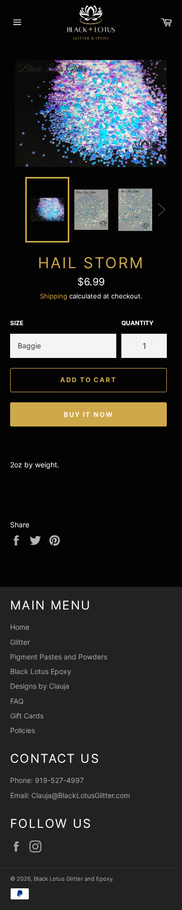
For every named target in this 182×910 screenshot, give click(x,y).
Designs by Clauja (39, 686)
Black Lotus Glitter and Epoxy (73, 878)
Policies (22, 730)
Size (16, 323)
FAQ (17, 701)
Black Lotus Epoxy (40, 671)
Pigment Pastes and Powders (58, 656)
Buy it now (89, 414)
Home (19, 627)
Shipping (53, 296)
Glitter (20, 642)
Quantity (137, 323)
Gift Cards (26, 715)
